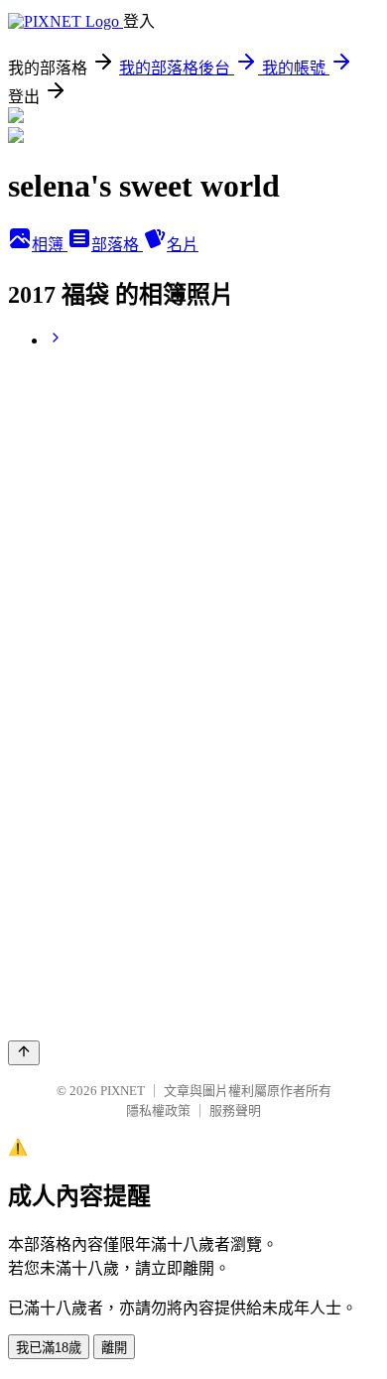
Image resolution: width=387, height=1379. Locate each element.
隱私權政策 (158, 1110)
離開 (114, 1347)
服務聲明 (235, 1110)
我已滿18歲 (48, 1347)
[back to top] (24, 1052)
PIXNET (122, 1090)
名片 (182, 244)
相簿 (49, 244)
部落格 (117, 244)
